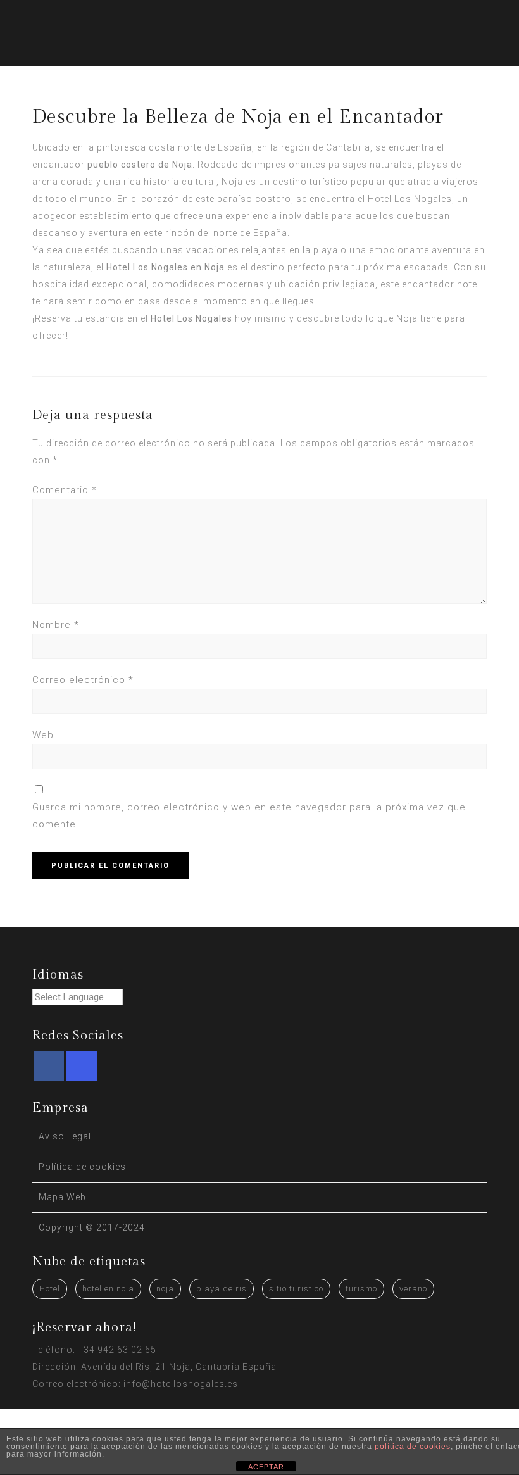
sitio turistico (296, 1288)
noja (165, 1288)
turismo (361, 1288)
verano (413, 1288)
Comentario (64, 490)
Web (43, 735)
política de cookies (413, 1446)
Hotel (49, 1288)
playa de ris (221, 1288)
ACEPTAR (266, 1467)
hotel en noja (108, 1288)
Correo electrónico (83, 680)
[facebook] (49, 1066)
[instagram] (81, 1066)
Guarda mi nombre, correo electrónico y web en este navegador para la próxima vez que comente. (249, 815)
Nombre (55, 625)
